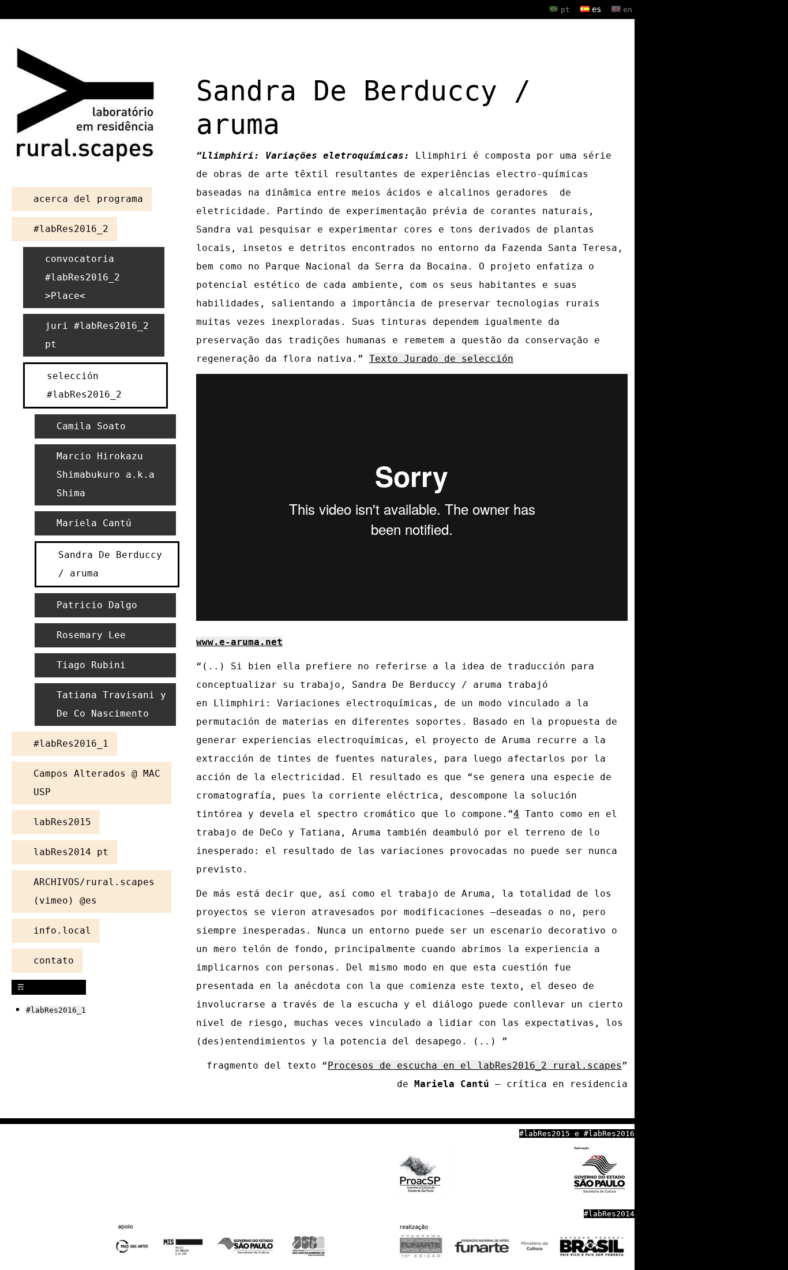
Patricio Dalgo (97, 605)
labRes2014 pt (70, 851)
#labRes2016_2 (70, 228)
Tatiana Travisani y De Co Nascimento (111, 704)
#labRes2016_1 (70, 743)
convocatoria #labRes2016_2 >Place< (82, 277)
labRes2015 (62, 821)
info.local (62, 930)
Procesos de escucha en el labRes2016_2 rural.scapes (475, 1065)
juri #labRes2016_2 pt (97, 335)
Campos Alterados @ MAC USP (96, 782)
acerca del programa (88, 198)
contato (53, 960)
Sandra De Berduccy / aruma (110, 564)
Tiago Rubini (91, 665)
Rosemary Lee (91, 635)
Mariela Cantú (94, 523)
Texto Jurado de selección (441, 358)
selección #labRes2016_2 (84, 385)
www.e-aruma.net (239, 641)
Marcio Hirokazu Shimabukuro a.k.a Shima (106, 475)
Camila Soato (91, 426)
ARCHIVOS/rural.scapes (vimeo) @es (94, 891)
